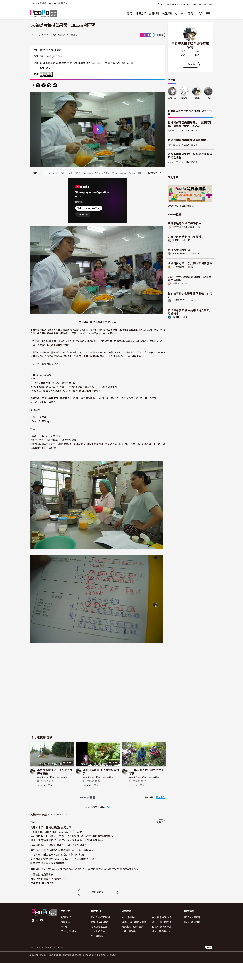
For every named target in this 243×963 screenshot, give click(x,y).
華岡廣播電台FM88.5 (183, 226)
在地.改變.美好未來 (162, 926)
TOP (209, 947)
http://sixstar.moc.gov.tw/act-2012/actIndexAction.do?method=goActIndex (92, 869)
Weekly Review (69, 931)
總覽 (129, 13)
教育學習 (45, 56)
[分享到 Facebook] (38, 85)
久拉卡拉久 (98, 62)
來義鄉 (58, 50)
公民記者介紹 (98, 931)
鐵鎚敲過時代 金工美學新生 (184, 223)
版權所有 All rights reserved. (47, 74)
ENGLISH (185, 4)
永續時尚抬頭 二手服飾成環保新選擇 (190, 263)
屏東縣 (49, 50)
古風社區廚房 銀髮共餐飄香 (184, 236)
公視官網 (196, 4)
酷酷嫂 (184, 98)
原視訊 (117, 62)
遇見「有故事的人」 (162, 931)
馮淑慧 (54, 62)
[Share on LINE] (49, 85)
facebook (33, 920)
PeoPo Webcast (181, 253)
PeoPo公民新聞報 (100, 917)
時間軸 (64, 926)
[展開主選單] (208, 13)
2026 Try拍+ (128, 917)
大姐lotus (172, 98)
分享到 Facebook (161, 95)
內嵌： (36, 172)
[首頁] (43, 13)
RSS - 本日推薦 (192, 921)
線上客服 (208, 4)
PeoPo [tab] (87, 797)
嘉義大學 (64, 62)
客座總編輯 (97, 935)
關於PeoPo (66, 917)
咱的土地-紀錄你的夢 (132, 926)
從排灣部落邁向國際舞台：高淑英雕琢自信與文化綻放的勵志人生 (190, 124)
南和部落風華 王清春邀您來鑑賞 (101, 771)
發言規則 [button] (160, 797)
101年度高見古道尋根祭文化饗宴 (146, 771)
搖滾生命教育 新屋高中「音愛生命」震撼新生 (190, 311)
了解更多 (190, 64)
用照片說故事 (129, 931)
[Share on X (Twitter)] (43, 85)
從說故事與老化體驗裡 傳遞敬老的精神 (190, 295)
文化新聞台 (178, 267)
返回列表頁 (98, 892)
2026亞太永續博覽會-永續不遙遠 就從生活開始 (189, 278)
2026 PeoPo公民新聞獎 (134, 921)
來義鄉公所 (84, 62)
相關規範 (65, 921)
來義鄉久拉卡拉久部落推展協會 (52, 777)
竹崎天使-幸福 (179, 300)
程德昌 (108, 62)
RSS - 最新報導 (192, 917)
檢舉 (161, 35)
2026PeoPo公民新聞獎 (181, 205)
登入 (162, 4)
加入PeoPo (172, 4)
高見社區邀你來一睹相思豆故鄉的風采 (55, 771)
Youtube (42, 920)
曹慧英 (73, 62)
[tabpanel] (97, 845)
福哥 (174, 283)
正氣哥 (175, 240)
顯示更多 (44, 68)
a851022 (45, 62)
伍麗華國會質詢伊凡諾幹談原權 (187, 140)
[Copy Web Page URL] (55, 85)
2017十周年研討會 (161, 921)
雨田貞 (175, 317)
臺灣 (42, 50)
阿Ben (208, 98)
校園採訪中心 (170, 13)
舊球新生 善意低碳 (179, 250)
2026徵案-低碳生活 (162, 917)
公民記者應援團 (99, 926)
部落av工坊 (128, 62)
